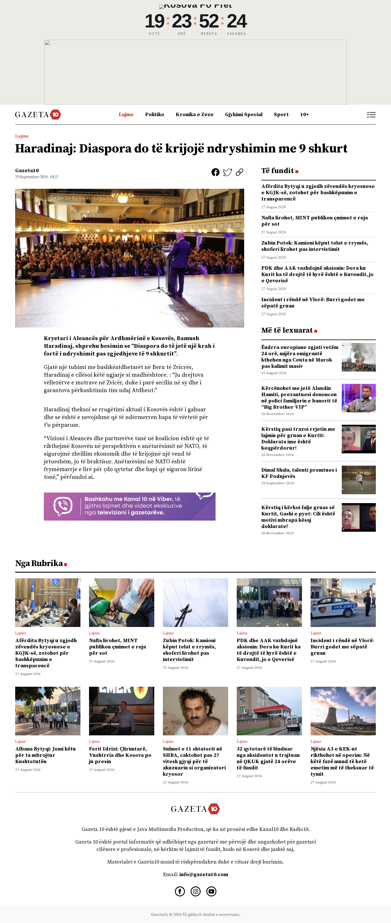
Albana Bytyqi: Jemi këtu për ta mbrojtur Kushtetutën (45, 755)
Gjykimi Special (243, 114)
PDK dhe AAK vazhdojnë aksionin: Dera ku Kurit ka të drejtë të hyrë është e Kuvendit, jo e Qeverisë (317, 274)
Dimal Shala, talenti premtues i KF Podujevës (299, 473)
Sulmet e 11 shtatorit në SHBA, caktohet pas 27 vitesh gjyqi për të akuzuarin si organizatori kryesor (194, 761)
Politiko (154, 114)
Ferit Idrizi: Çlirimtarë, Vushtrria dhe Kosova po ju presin (120, 755)
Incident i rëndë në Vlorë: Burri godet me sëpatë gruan (313, 302)
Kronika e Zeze (195, 114)
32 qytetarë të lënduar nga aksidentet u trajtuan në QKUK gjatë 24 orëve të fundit (268, 758)
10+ (304, 114)
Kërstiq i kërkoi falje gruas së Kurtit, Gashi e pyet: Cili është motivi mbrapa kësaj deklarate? (298, 517)
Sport (281, 114)
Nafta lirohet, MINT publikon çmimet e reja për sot (314, 221)
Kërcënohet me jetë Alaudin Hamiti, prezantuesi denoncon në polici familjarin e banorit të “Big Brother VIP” (299, 397)
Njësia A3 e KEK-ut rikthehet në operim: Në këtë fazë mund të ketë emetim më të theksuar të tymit (342, 761)
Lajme (126, 114)
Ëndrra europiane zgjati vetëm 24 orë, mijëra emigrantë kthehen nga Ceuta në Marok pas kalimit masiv (299, 357)
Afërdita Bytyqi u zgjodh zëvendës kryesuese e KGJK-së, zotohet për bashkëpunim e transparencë (318, 192)
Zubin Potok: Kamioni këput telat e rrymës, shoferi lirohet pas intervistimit (314, 246)
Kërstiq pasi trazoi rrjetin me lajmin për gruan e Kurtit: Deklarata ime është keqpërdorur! (298, 438)
